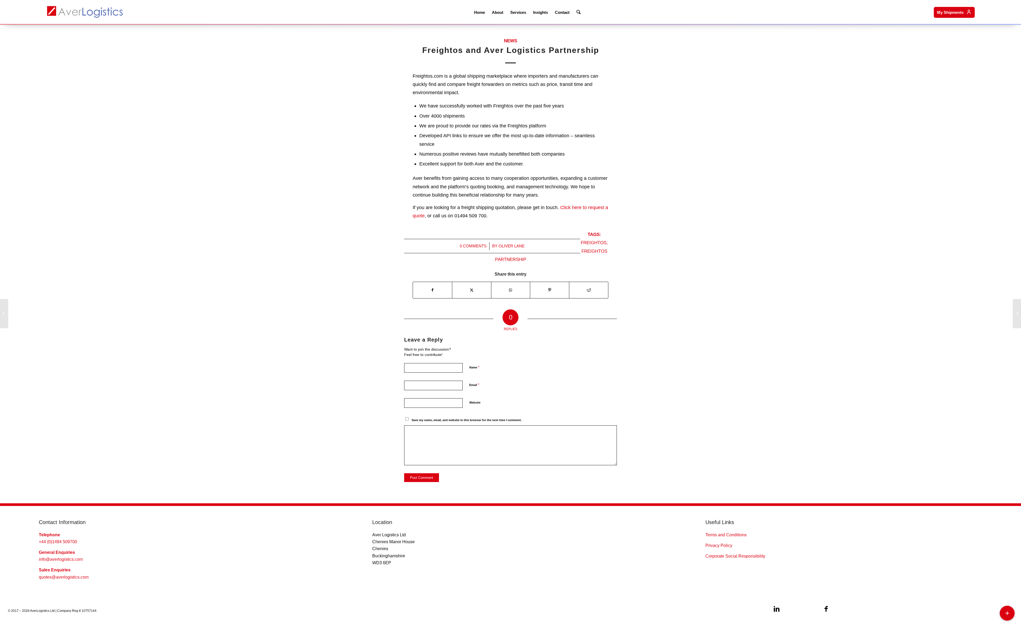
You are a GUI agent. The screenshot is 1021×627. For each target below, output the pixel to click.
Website (474, 402)
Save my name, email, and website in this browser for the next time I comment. (467, 420)
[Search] (578, 12)
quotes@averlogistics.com (64, 577)
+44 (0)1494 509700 (58, 541)
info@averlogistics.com (61, 559)
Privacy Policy (718, 545)
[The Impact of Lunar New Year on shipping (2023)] (4, 313)
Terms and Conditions (726, 535)
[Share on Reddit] (588, 290)
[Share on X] (471, 290)
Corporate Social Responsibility (735, 556)
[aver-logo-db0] (85, 12)
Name (474, 367)
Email (474, 385)
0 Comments (473, 246)
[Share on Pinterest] (549, 290)
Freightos (593, 242)
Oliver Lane (512, 246)
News (510, 40)
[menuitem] (479, 12)
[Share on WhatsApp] (510, 290)
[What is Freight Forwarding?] (1017, 313)
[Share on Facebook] (432, 290)
